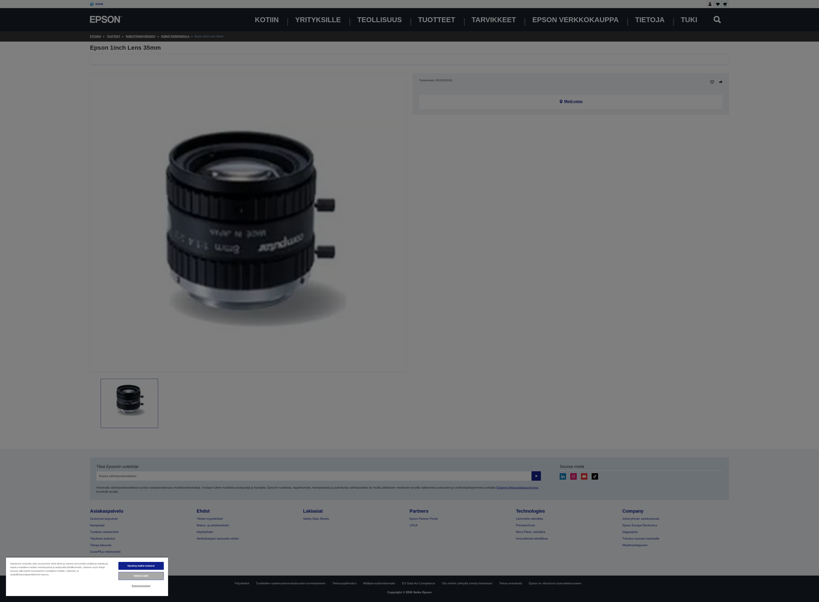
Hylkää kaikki (141, 575)
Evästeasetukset (141, 586)
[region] (87, 576)
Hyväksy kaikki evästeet (141, 565)
